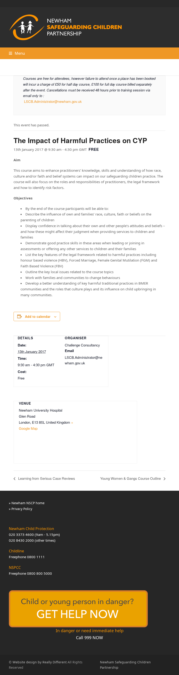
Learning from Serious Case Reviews (46, 478)
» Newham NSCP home (27, 503)
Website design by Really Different (40, 662)
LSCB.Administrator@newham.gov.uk (53, 101)
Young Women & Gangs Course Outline (131, 478)
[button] (17, 53)
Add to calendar (37, 316)
